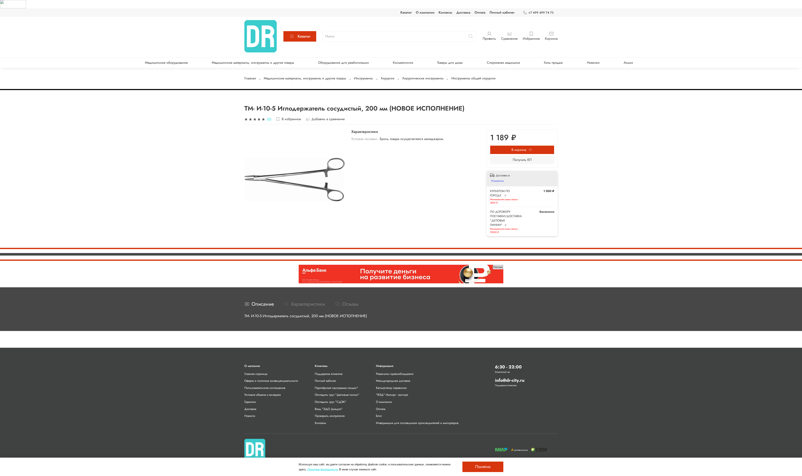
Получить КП (522, 159)
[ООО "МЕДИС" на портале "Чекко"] (13, 3)
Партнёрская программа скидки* (336, 388)
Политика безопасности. (322, 469)
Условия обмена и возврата (262, 395)
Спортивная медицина (503, 62)
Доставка (463, 12)
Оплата (480, 12)
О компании (425, 12)
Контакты (445, 12)
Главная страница (255, 374)
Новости (249, 416)
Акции (628, 62)
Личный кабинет (502, 12)
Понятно (483, 467)
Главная (250, 78)
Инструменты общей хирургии (473, 78)
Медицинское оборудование (166, 62)
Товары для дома (450, 62)
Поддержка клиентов (329, 374)
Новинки (593, 62)
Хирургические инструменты (422, 78)
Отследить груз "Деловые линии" (337, 395)
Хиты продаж (553, 62)
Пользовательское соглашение (264, 388)
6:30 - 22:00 (508, 367)
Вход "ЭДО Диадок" (329, 409)
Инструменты (363, 78)
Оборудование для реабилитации (343, 62)
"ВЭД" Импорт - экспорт (392, 395)
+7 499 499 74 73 (540, 12)
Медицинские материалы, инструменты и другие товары (253, 62)
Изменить (497, 181)
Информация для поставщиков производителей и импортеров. (417, 423)
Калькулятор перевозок (391, 388)
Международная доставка (393, 381)
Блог (379, 416)
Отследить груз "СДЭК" (330, 402)
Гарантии (250, 402)
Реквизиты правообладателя (394, 374)
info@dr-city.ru (509, 380)
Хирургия (387, 78)
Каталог (406, 12)
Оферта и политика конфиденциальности (271, 381)
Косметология (403, 62)
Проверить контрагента (330, 416)
